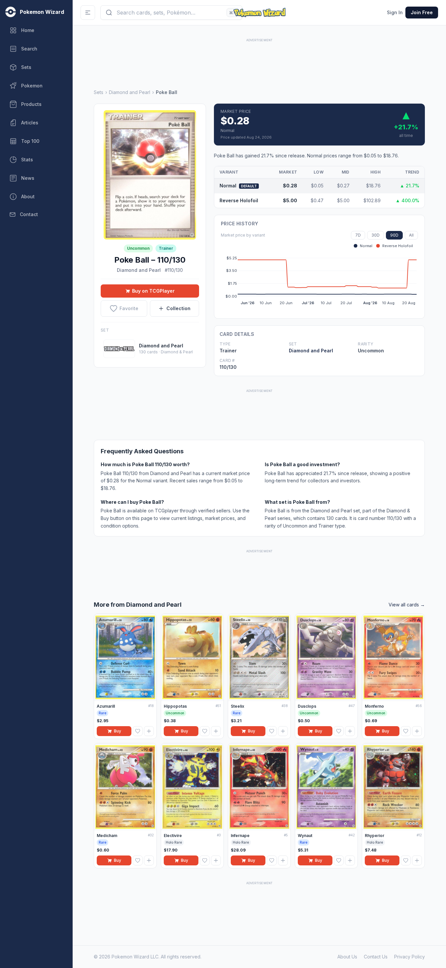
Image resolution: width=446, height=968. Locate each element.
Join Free (422, 12)
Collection (178, 308)
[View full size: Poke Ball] (150, 174)
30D (375, 235)
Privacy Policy (409, 956)
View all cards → (407, 604)
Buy (117, 730)
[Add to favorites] (138, 731)
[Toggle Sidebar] (88, 12)
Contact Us (376, 956)
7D (358, 235)
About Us (347, 956)
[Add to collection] (149, 731)
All (411, 235)
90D (394, 235)
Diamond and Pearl (129, 92)
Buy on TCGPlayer (153, 291)
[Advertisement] (259, 58)
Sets (98, 92)
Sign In (395, 12)
